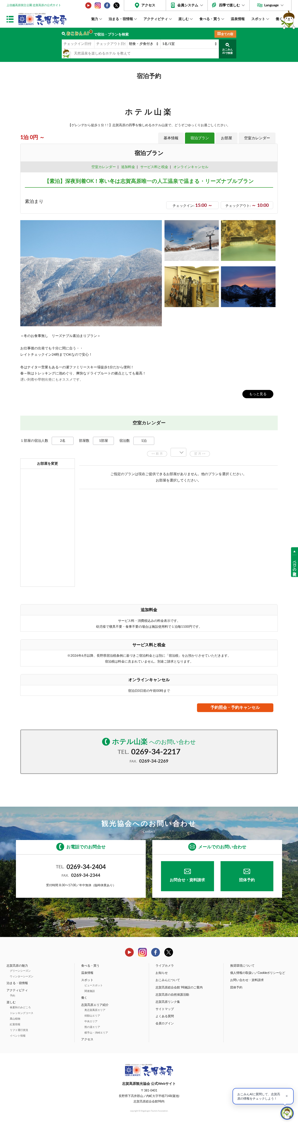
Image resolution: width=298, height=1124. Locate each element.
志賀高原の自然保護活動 (172, 994)
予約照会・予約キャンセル (235, 708)
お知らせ (162, 972)
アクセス (148, 5)
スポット (258, 19)
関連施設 (89, 991)
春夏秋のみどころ (20, 1007)
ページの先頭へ (294, 566)
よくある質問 (165, 1016)
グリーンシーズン (20, 970)
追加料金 (128, 167)
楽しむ (183, 19)
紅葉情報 (15, 1024)
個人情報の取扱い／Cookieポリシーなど (257, 972)
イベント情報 (18, 1035)
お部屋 (226, 138)
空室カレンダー (257, 138)
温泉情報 (238, 19)
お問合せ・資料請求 (187, 880)
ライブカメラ (165, 965)
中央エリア (91, 1021)
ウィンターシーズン (21, 976)
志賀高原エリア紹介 (95, 1005)
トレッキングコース (21, 1013)
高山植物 (15, 1018)
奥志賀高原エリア (94, 1010)
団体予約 (247, 880)
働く (279, 19)
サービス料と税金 (154, 167)
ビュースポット (93, 985)
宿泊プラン (199, 138)
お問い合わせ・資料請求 (247, 980)
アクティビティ (156, 19)
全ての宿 (227, 34)
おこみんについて (168, 980)
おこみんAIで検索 (227, 51)
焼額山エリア (92, 1015)
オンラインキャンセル (190, 167)
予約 (12, 995)
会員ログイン (165, 1023)
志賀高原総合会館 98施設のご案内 (179, 987)
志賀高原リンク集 (168, 1001)
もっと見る (258, 394)
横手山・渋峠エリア (96, 1032)
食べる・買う (209, 19)
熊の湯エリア (92, 1027)
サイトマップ (165, 1009)
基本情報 (171, 138)
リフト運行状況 (19, 1030)
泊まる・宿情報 (121, 19)
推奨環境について (242, 965)
